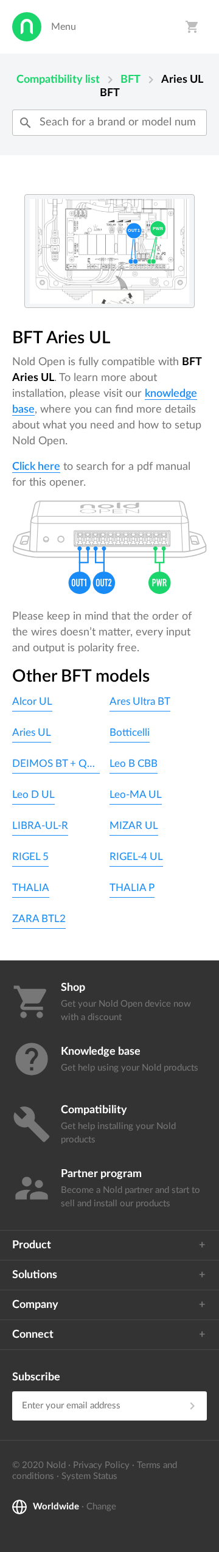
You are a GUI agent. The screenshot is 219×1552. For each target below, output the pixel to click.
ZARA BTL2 (39, 919)
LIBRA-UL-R (40, 825)
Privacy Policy (101, 1465)
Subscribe (36, 1377)
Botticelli (129, 732)
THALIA (30, 888)
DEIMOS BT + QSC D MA (56, 763)
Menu (63, 27)
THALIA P (132, 888)
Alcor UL (32, 701)
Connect (33, 1334)
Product (31, 1245)
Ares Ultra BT (139, 701)
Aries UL (31, 732)
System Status (89, 1476)
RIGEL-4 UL (136, 856)
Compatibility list (58, 79)
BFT (130, 79)
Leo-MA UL (135, 794)
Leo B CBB (133, 763)
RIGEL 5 (30, 856)
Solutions (34, 1275)
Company (35, 1304)
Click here (36, 466)
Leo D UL (33, 794)
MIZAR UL (133, 825)
